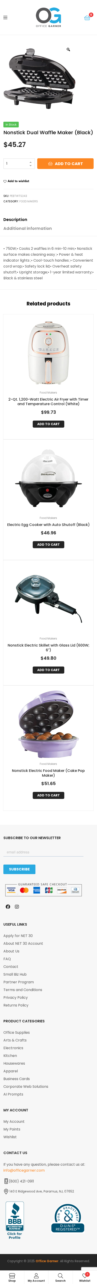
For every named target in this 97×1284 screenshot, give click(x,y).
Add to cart (69, 163)
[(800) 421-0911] (6, 1181)
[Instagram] (16, 906)
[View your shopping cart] (87, 17)
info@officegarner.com (24, 1170)
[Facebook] (7, 906)
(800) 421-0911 (21, 1181)
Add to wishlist (18, 181)
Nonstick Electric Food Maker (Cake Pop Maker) (48, 773)
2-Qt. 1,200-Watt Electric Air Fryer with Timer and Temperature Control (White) (48, 402)
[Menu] (9, 17)
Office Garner (47, 1261)
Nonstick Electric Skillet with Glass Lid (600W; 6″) (48, 648)
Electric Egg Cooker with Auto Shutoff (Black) (48, 525)
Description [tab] (15, 219)
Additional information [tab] (27, 228)
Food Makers (28, 201)
